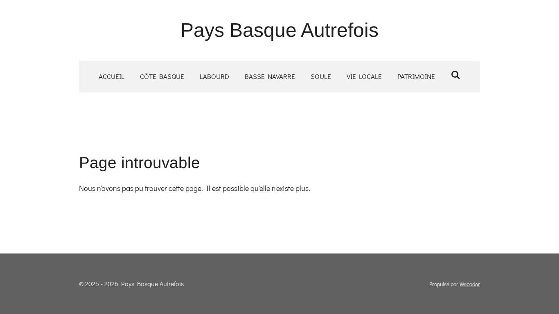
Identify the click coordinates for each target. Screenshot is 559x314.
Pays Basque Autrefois (279, 30)
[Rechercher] (455, 75)
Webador (470, 284)
